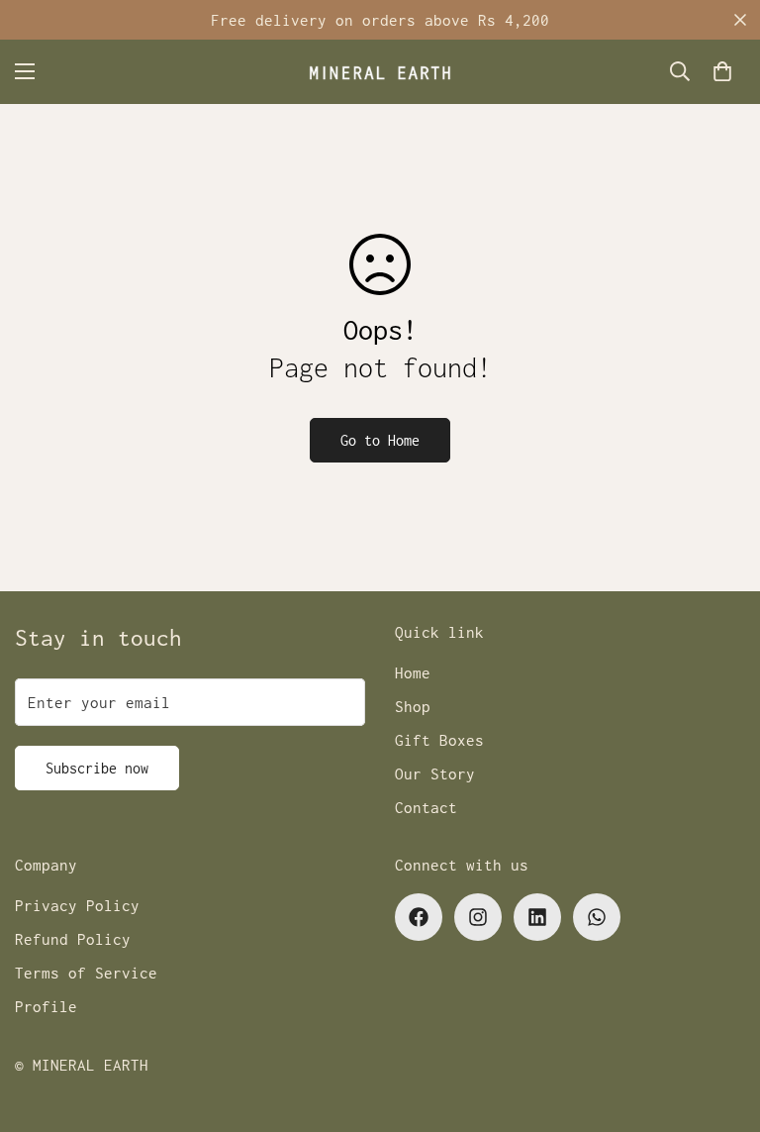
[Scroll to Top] (721, 1024)
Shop (412, 706)
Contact (426, 807)
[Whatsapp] (596, 917)
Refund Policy (73, 939)
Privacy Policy (77, 905)
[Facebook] (418, 917)
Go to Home (380, 440)
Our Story (435, 773)
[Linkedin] (537, 917)
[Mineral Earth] (380, 72)
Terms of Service (86, 972)
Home (412, 672)
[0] (722, 71)
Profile (46, 1006)
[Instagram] (478, 917)
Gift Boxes (439, 740)
